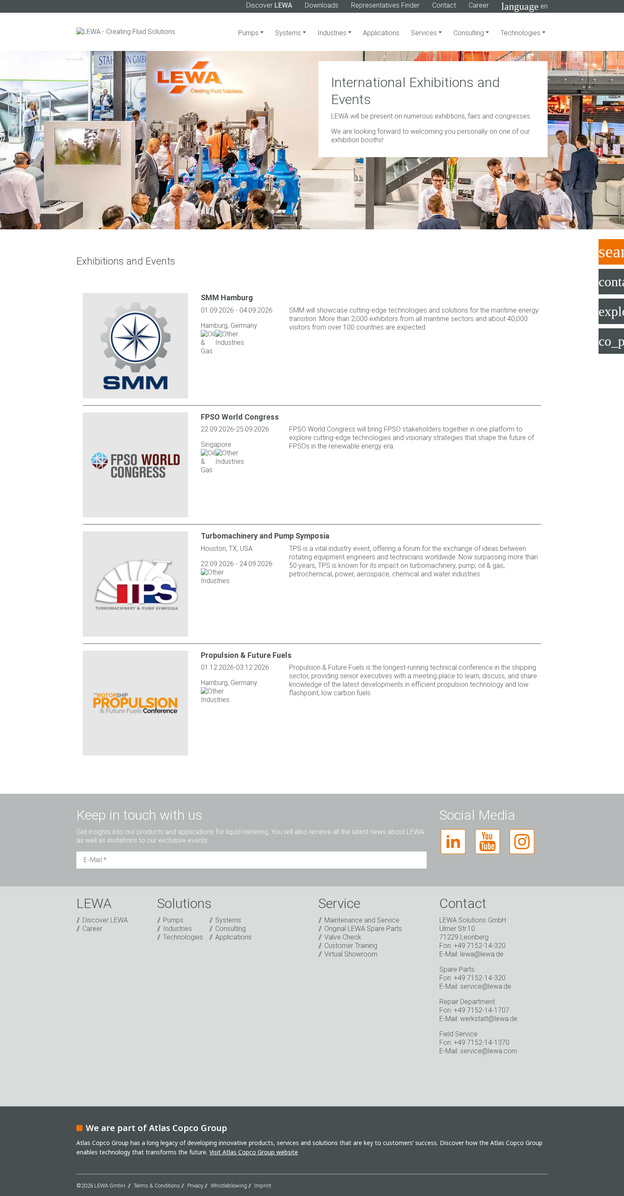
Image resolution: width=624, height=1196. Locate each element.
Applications (381, 33)
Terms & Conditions (157, 1185)
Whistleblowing (229, 1185)
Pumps (249, 33)
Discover (269, 5)
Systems (289, 33)
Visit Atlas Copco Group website (253, 1152)
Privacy (195, 1185)
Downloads (321, 5)
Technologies (521, 33)
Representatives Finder (385, 5)
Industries (333, 33)
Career (479, 5)
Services (424, 33)
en (524, 6)
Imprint (262, 1185)
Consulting (469, 33)
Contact (444, 5)
